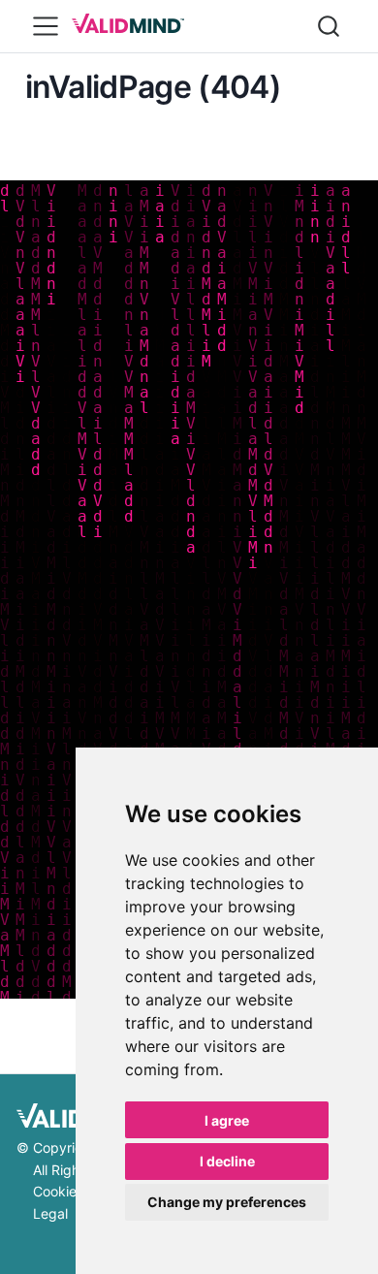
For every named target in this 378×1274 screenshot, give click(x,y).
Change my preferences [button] (226, 1202)
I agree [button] (227, 1120)
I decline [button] (227, 1161)
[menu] (45, 26)
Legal (50, 1213)
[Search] (328, 26)
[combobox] (329, 26)
